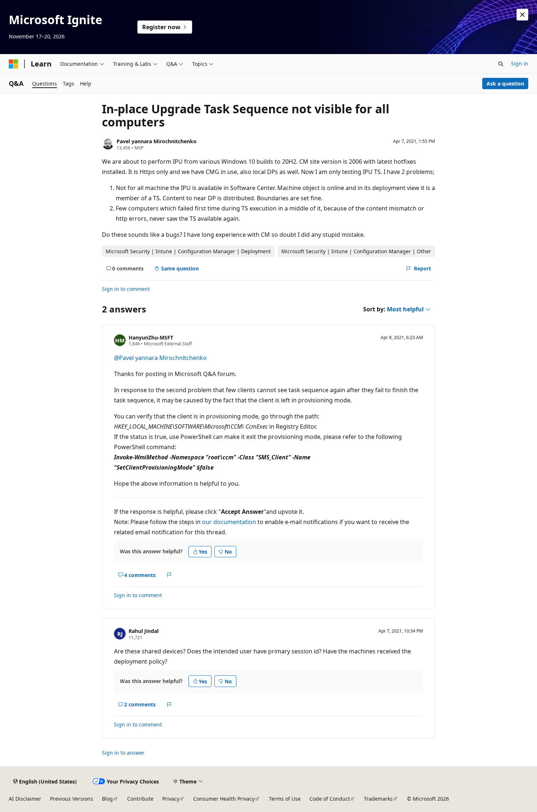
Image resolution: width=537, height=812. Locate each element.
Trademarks (378, 798)
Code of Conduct (329, 798)
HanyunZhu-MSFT (151, 337)
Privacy (170, 798)
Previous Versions (71, 798)
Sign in (519, 63)
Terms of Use (285, 798)
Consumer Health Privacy (224, 798)
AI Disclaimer (25, 798)
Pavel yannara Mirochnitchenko (157, 141)
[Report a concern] (169, 575)
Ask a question (505, 83)
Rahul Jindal (144, 630)
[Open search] (501, 64)
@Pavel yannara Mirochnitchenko (160, 358)
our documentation (229, 522)
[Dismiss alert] (522, 14)
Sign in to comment (126, 288)
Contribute (140, 798)
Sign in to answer (123, 752)
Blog (107, 798)
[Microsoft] (13, 64)
